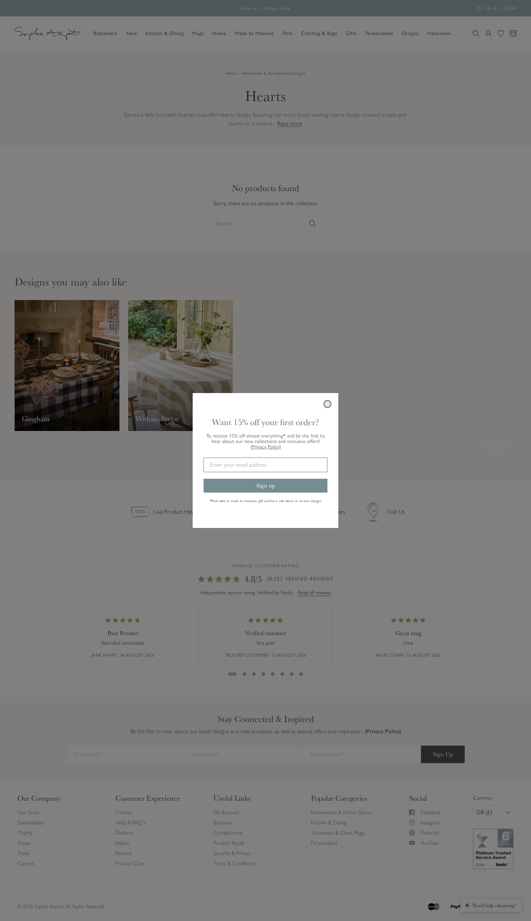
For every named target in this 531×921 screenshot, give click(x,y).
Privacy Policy (266, 447)
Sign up (265, 485)
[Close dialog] (327, 404)
